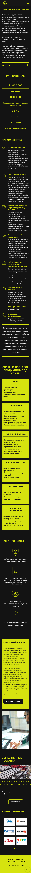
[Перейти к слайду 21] (4, 784)
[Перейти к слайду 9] (14, 781)
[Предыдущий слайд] (0, 772)
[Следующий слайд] (30, 772)
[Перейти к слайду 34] (26, 784)
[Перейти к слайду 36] (30, 784)
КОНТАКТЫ (21, 861)
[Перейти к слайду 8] (12, 781)
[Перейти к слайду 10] (16, 781)
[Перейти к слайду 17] (28, 781)
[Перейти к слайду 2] (2, 781)
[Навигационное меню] (28, 3)
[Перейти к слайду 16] (26, 781)
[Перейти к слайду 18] (30, 781)
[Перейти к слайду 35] (28, 784)
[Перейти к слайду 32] (23, 784)
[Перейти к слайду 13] (21, 781)
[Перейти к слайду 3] (4, 781)
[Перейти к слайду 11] (18, 781)
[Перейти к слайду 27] (14, 784)
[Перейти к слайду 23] (7, 784)
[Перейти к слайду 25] (11, 784)
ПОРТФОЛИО (10, 861)
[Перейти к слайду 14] (23, 781)
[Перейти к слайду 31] (21, 784)
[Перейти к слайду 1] (0, 781)
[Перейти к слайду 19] (0, 784)
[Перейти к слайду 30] (19, 784)
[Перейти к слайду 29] (18, 784)
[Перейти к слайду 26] (12, 784)
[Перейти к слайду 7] (11, 781)
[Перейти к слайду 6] (9, 781)
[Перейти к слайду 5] (7, 781)
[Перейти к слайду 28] (16, 784)
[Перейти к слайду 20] (2, 784)
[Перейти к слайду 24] (9, 784)
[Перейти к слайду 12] (19, 781)
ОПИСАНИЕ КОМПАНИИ (15, 859)
